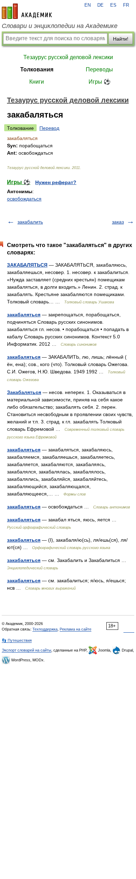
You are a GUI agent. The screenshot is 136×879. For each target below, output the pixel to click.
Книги (36, 82)
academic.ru (27, 11)
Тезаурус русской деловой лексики (68, 57)
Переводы (99, 69)
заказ (118, 222)
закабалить (30, 222)
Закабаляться (24, 392)
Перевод (49, 128)
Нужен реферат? (55, 182)
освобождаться (24, 199)
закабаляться (23, 314)
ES (113, 5)
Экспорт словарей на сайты (26, 650)
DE (100, 5)
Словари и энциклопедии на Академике (60, 25)
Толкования (36, 69)
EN (87, 5)
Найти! (120, 39)
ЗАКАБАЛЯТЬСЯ (27, 265)
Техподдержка (45, 629)
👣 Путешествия (17, 640)
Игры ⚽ (100, 82)
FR (126, 5)
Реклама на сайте (75, 629)
